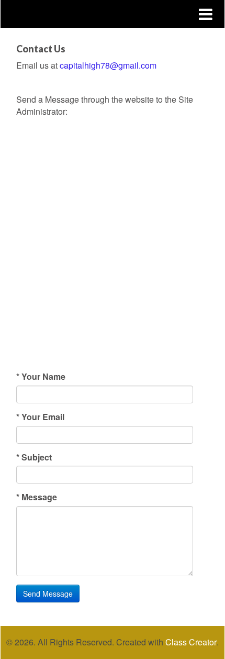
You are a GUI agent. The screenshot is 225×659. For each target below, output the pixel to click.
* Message (36, 497)
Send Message (48, 593)
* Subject (34, 457)
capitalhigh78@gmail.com (108, 65)
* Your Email (40, 417)
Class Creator (191, 642)
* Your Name (40, 376)
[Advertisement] (112, 253)
